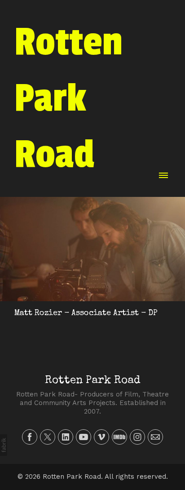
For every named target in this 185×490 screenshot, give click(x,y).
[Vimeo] (101, 437)
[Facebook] (29, 437)
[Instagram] (137, 437)
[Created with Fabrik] (3, 445)
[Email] (155, 437)
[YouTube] (83, 437)
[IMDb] (119, 437)
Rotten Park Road (92, 380)
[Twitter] (47, 437)
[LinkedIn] (65, 437)
